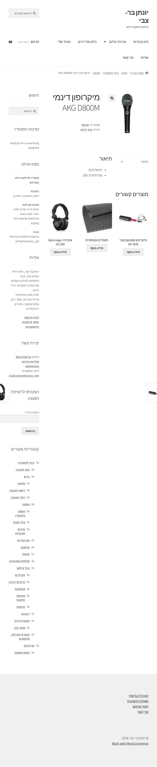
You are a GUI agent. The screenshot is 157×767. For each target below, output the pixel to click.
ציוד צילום (23, 568)
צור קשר (127, 57)
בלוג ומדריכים (87, 42)
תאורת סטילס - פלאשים (20, 637)
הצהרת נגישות (138, 696)
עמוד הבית (137, 73)
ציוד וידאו (86, 129)
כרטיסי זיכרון (17, 582)
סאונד (96, 73)
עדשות (21, 607)
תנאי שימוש (140, 706)
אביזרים (20, 575)
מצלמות (20, 589)
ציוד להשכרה (111, 73)
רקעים (25, 614)
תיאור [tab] (144, 162)
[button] (112, 98)
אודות (144, 57)
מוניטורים (23, 540)
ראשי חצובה (17, 490)
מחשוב (25, 547)
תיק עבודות (140, 42)
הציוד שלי (64, 42)
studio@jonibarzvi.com (24, 375)
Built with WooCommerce (130, 743)
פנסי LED (19, 628)
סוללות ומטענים (19, 561)
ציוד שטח (19, 522)
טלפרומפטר (22, 652)
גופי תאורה (23, 469)
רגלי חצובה (18, 497)
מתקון (21, 483)
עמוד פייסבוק (30, 322)
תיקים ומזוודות (20, 531)
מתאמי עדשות (20, 598)
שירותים (29, 645)
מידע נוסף (133, 252)
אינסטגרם (32, 327)
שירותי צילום (117, 42)
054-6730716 (23, 357)
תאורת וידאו (22, 621)
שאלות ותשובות (137, 701)
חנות (124, 73)
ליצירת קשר (31, 317)
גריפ (27, 476)
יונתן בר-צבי (137, 16)
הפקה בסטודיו (20, 513)
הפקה (26, 504)
